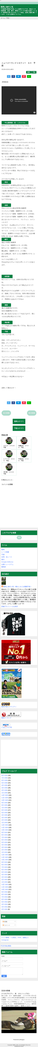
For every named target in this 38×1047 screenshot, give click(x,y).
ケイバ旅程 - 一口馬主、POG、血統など (15, 937)
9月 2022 (4, 892)
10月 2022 (4, 889)
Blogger (22, 1039)
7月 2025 (4, 807)
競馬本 (3, 567)
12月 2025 (4, 795)
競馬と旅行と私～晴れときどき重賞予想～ (17, 586)
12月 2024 (4, 825)
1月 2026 (4, 793)
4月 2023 (4, 874)
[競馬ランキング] (11, 716)
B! (18, 76)
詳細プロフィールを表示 (9, 606)
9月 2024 (4, 832)
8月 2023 (4, 864)
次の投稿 (6, 413)
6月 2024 (4, 840)
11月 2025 (4, 798)
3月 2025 (4, 817)
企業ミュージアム (7, 564)
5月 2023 (4, 872)
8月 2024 (4, 835)
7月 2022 (4, 897)
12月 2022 (4, 884)
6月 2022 (4, 899)
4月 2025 (4, 815)
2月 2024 (4, 850)
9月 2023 (4, 862)
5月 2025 (4, 812)
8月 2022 (4, 894)
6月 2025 (4, 810)
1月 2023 (4, 882)
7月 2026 (4, 778)
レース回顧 (5, 552)
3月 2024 (4, 847)
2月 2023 (4, 879)
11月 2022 (4, 887)
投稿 (5, 921)
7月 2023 (4, 867)
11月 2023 (4, 857)
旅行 (2, 559)
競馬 (28, 72)
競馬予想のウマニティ (8, 706)
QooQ (22, 1046)
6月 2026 (4, 780)
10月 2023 (4, 859)
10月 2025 (4, 800)
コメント (7, 925)
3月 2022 (4, 907)
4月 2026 (4, 785)
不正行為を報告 (6, 946)
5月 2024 (4, 842)
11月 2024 (4, 827)
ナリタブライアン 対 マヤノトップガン (15, 993)
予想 (34, 72)
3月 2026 (4, 788)
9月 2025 (4, 802)
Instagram (5, 940)
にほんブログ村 (6, 727)
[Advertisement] (19, 42)
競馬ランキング (6, 718)
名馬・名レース (6, 557)
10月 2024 (4, 830)
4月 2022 (4, 904)
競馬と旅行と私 (7, 7)
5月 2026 (4, 783)
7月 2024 (4, 837)
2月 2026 (4, 790)
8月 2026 (4, 775)
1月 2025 (4, 822)
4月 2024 (4, 845)
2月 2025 (4, 820)
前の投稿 (32, 413)
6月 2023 (4, 869)
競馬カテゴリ (19, 421)
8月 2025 (4, 805)
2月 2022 (4, 909)
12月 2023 (4, 855)
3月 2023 (4, 877)
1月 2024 (4, 852)
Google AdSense (7, 562)
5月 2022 (4, 902)
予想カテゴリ (19, 428)
